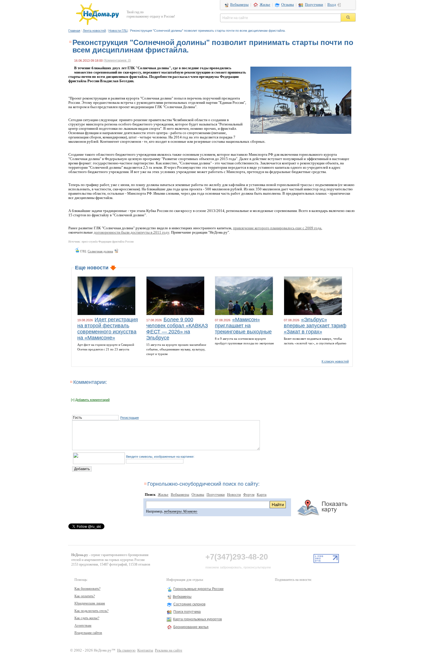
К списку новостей (335, 361)
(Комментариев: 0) (117, 60)
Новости (234, 495)
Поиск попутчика (187, 612)
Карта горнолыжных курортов (197, 619)
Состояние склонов (189, 604)
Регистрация (129, 417)
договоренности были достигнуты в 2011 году (131, 232)
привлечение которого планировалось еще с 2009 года (277, 228)
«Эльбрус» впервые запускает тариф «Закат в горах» (315, 326)
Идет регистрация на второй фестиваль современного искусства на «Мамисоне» (107, 329)
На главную (126, 650)
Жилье (265, 5)
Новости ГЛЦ (117, 30)
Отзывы (287, 5)
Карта (262, 495)
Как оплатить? (84, 596)
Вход (331, 5)
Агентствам (82, 626)
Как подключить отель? (91, 611)
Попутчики (314, 5)
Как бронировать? (87, 589)
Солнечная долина (100, 251)
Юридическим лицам (89, 603)
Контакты (145, 650)
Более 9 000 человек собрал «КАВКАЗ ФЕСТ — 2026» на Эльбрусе (177, 329)
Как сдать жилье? (86, 618)
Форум (248, 495)
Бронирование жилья (191, 627)
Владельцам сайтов (88, 633)
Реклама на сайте (168, 650)
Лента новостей (94, 30)
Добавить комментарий (92, 399)
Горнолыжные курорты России (198, 589)
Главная (74, 30)
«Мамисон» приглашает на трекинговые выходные (243, 326)
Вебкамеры (239, 5)
